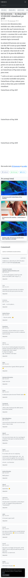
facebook (5, 172)
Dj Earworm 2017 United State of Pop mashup (12, 197)
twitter (23, 172)
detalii (3, 572)
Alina (3, 362)
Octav (3, 390)
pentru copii (21, 10)
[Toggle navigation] (25, 2)
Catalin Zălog (5, 258)
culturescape (12, 21)
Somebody (5, 403)
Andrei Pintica (6, 313)
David (3, 449)
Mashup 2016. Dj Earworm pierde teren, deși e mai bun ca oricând (13, 238)
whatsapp (14, 172)
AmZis (4, 561)
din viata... (4, 10)
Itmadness (5, 326)
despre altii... (12, 10)
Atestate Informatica (7, 377)
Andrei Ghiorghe (6, 471)
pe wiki (24, 166)
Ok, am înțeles (6, 575)
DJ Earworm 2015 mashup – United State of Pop (13, 218)
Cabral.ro (4, 2)
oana (3, 514)
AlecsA (4, 484)
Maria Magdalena (6, 418)
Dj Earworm (16, 166)
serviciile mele (16, 262)
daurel (4, 433)
